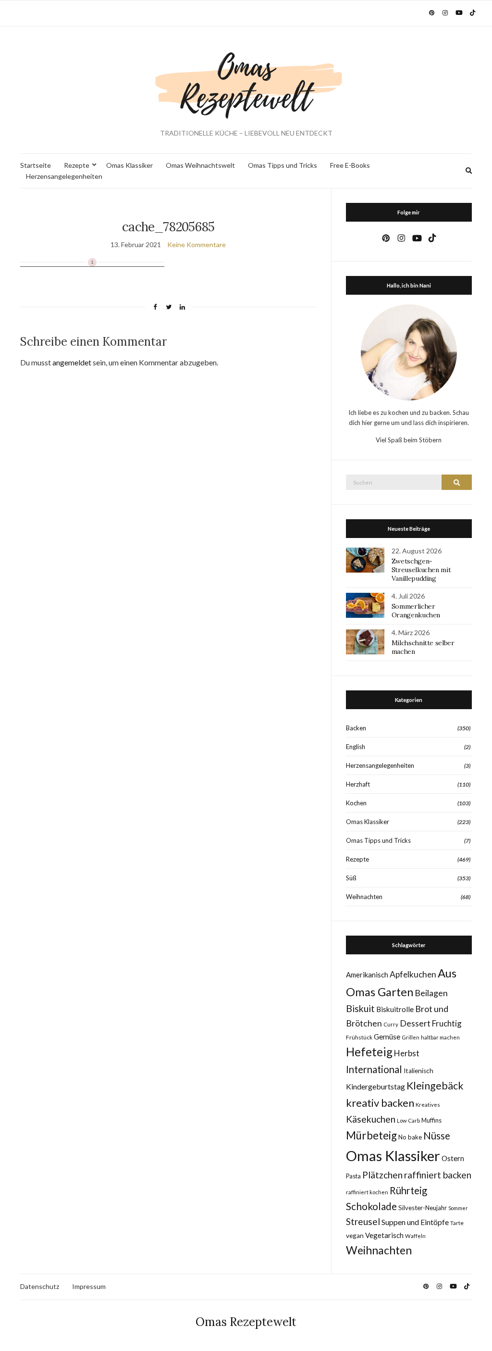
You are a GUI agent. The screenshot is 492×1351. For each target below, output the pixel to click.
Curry (390, 1024)
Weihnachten (364, 897)
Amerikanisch (367, 974)
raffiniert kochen (367, 1192)
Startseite (35, 165)
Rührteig (408, 1190)
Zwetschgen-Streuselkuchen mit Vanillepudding (421, 570)
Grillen (410, 1037)
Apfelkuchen (413, 974)
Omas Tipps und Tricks (282, 165)
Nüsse (436, 1135)
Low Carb (408, 1120)
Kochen (356, 803)
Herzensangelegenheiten (64, 176)
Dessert (415, 1023)
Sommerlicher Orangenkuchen (416, 610)
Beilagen (431, 993)
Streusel (363, 1221)
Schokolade (371, 1206)
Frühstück (359, 1037)
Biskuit (360, 1008)
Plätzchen (382, 1174)
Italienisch (418, 1071)
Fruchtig (447, 1023)
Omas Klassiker (129, 165)
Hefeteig (369, 1052)
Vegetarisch (384, 1235)
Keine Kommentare (196, 244)
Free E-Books (350, 165)
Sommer (458, 1208)
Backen (356, 728)
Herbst (406, 1053)
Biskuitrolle (395, 1009)
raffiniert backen (437, 1174)
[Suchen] (457, 482)
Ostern (453, 1158)
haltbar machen (440, 1037)
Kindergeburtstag (375, 1086)
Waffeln (415, 1236)
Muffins (431, 1120)
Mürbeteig (371, 1135)
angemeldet (71, 362)
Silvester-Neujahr (422, 1208)
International (374, 1069)
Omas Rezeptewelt (246, 1321)
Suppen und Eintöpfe (415, 1221)
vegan (355, 1235)
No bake (410, 1137)
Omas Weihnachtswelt (200, 165)
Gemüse (387, 1036)
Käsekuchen (370, 1119)
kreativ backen (380, 1102)
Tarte (457, 1222)
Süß (351, 878)
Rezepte (76, 165)
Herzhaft (358, 784)
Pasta (353, 1176)
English (355, 747)
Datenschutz (39, 1286)
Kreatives (428, 1104)
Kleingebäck (435, 1085)
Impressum (89, 1286)
